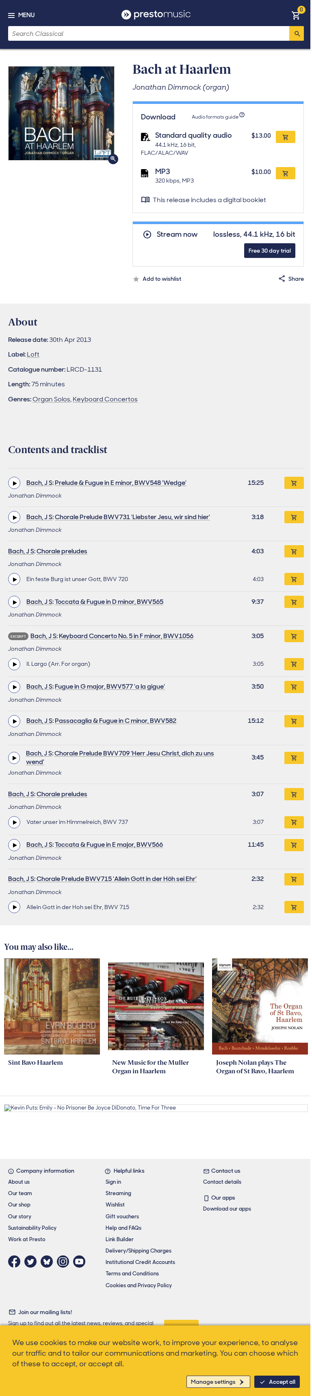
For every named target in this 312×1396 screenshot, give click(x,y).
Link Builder (120, 1239)
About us (19, 1181)
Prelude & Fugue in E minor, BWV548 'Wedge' (120, 482)
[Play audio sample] (14, 483)
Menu (26, 15)
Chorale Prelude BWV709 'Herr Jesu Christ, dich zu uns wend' (120, 757)
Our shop (19, 1204)
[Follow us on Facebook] (16, 1261)
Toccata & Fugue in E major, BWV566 (109, 844)
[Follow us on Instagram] (65, 1261)
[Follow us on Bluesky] (49, 1261)
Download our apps (227, 1208)
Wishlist (115, 1204)
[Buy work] (294, 483)
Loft (33, 354)
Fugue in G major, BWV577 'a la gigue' (110, 686)
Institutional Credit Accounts (140, 1262)
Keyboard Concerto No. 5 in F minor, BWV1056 (126, 636)
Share (296, 278)
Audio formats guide (215, 117)
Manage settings (213, 1381)
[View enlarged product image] (61, 113)
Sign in (113, 1181)
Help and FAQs (123, 1227)
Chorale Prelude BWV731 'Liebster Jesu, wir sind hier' (132, 517)
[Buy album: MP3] (285, 173)
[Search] (296, 33)
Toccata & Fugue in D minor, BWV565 (109, 601)
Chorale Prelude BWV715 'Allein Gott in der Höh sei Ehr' (117, 878)
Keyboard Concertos (105, 399)
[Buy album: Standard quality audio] (285, 137)
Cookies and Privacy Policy (139, 1285)
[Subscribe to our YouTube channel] (81, 1261)
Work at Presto (27, 1239)
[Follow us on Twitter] (32, 1261)
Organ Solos (51, 399)
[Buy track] (294, 579)
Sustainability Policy (32, 1227)
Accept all (282, 1381)
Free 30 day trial (270, 250)
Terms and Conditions (132, 1273)
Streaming (118, 1193)
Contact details (222, 1181)
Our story (19, 1216)
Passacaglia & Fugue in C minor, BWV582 (115, 720)
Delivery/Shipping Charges (138, 1250)
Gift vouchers (122, 1216)
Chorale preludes (62, 551)
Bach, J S (39, 482)
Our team (20, 1193)
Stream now (177, 234)
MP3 (162, 171)
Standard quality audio (193, 135)
